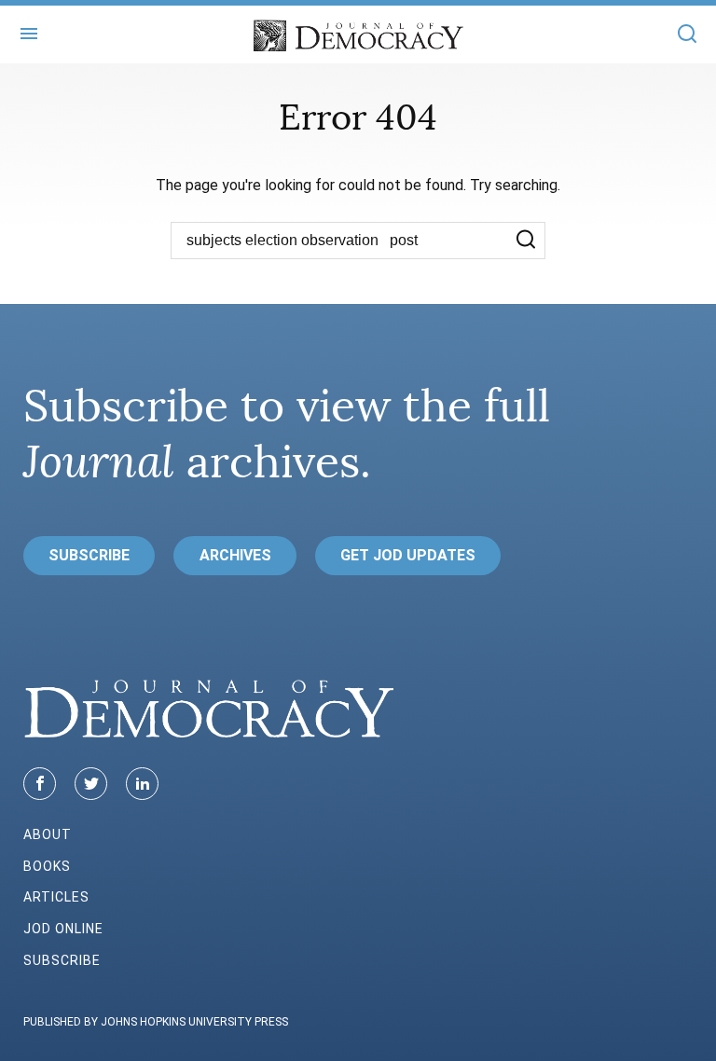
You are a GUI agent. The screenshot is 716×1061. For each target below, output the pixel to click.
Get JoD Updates (407, 555)
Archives (235, 555)
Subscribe (89, 555)
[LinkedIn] (142, 783)
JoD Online (63, 928)
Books (47, 866)
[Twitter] (91, 783)
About (47, 834)
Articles (56, 896)
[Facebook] (39, 783)
